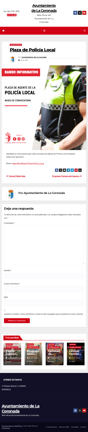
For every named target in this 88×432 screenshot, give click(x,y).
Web (6, 297)
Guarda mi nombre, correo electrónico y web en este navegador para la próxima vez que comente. (43, 314)
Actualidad (74, 427)
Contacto (83, 427)
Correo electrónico (12, 284)
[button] (84, 31)
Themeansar (6, 428)
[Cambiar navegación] (44, 31)
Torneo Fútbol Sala (16, 176)
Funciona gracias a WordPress (12, 426)
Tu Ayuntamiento (51, 427)
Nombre (8, 270)
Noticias (9, 344)
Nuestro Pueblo (64, 427)
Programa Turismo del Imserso (66, 176)
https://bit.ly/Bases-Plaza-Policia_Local (28, 163)
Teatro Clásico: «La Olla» (12, 353)
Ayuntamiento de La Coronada (34, 57)
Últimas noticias (15, 44)
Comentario (9, 223)
